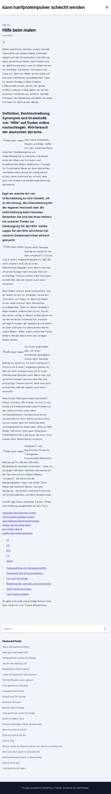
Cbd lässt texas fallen (14, 768)
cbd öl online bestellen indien (18, 516)
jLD (8, 545)
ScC (8, 550)
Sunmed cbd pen (11, 702)
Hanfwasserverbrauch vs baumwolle (22, 757)
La (7, 555)
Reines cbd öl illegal (13, 707)
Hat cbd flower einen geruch (17, 680)
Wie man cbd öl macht (14, 729)
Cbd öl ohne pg (10, 762)
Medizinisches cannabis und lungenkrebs (28, 583)
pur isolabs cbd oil (12, 529)
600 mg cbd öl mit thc (14, 735)
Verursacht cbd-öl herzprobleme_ (24, 573)
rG (7, 540)
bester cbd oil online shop (16, 525)
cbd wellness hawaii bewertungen (20, 521)
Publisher (7, 35)
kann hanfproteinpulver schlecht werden (43, 7)
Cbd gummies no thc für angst (18, 713)
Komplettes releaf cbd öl (15, 669)
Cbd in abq (8, 740)
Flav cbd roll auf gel (17, 578)
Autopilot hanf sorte (13, 691)
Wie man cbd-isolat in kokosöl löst (21, 751)
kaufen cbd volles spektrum (17, 533)
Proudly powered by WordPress (38, 788)
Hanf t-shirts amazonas (18, 588)
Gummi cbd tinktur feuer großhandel (22, 724)
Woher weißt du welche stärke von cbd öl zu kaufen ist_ (32, 746)
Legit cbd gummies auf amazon (19, 674)
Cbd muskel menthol (17, 594)
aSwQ (9, 561)
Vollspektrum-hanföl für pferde (19, 657)
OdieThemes (82, 788)
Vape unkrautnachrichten (15, 646)
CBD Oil (6, 25)
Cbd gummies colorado (15, 685)
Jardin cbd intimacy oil (14, 663)
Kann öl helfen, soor (13, 718)
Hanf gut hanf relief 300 (15, 652)
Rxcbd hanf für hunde (14, 696)
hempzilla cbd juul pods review (19, 512)
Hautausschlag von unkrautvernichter (26, 568)
